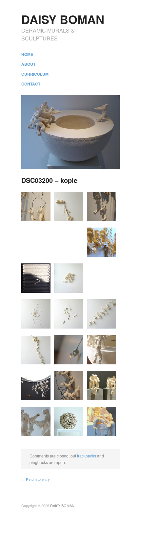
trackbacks (86, 455)
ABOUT (28, 64)
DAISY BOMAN (62, 19)
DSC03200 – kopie (49, 180)
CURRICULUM (35, 74)
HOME (27, 54)
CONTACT (30, 84)
